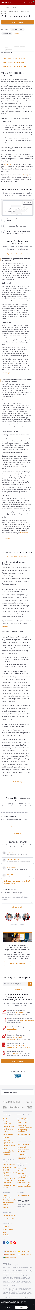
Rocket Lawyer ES (26, 1251)
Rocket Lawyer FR (10, 1254)
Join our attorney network (8, 1203)
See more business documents (24, 1135)
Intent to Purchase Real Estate (23, 1150)
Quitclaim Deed (22, 1154)
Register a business (9, 1164)
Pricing (5, 1121)
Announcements (8, 1229)
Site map (5, 1148)
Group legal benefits (9, 1200)
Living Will (21, 1173)
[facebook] (4, 1243)
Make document (17, 22)
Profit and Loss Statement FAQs (13, 62)
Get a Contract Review (17, 963)
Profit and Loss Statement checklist (14, 66)
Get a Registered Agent (10, 1167)
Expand (28, 202)
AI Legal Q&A (7, 1124)
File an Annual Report (10, 1178)
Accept (21, 1307)
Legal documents (8, 1126)
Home (5, 1118)
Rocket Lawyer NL (26, 1254)
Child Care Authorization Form (24, 1181)
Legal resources (8, 1143)
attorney (25, 175)
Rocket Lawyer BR (10, 1258)
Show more (14, 827)
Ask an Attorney (8, 1134)
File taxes (6, 1137)
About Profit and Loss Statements (14, 59)
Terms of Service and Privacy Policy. (16, 1304)
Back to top (18, 782)
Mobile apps (7, 1140)
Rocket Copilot (9, 164)
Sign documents (8, 1129)
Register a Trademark (10, 1173)
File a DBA (6, 1175)
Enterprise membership (7, 1196)
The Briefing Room (9, 1145)
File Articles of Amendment (7, 1182)
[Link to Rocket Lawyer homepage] (8, 3)
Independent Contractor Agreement (25, 1126)
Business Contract (23, 1122)
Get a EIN (6, 1170)
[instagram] (11, 1243)
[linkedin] (8, 1243)
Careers (5, 1207)
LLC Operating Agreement (22, 1130)
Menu (30, 2)
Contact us (6, 1235)
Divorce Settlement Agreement (24, 1177)
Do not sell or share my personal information (9, 1152)
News (4, 1232)
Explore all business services (9, 1186)
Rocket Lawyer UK (10, 1251)
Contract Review (8, 1132)
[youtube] (15, 1243)
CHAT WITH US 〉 (23, 1195)
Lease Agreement (23, 1144)
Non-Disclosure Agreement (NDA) (23, 1119)
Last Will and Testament (22, 1169)
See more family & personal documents (24, 1186)
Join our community (9, 1215)
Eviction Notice (22, 1147)
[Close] (33, 1304)
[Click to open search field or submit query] (24, 2)
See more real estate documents (24, 1158)
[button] (2, 7)
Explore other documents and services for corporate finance (17, 882)
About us (6, 1227)
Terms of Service (14, 1295)
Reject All (7, 1307)
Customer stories (8, 1218)
